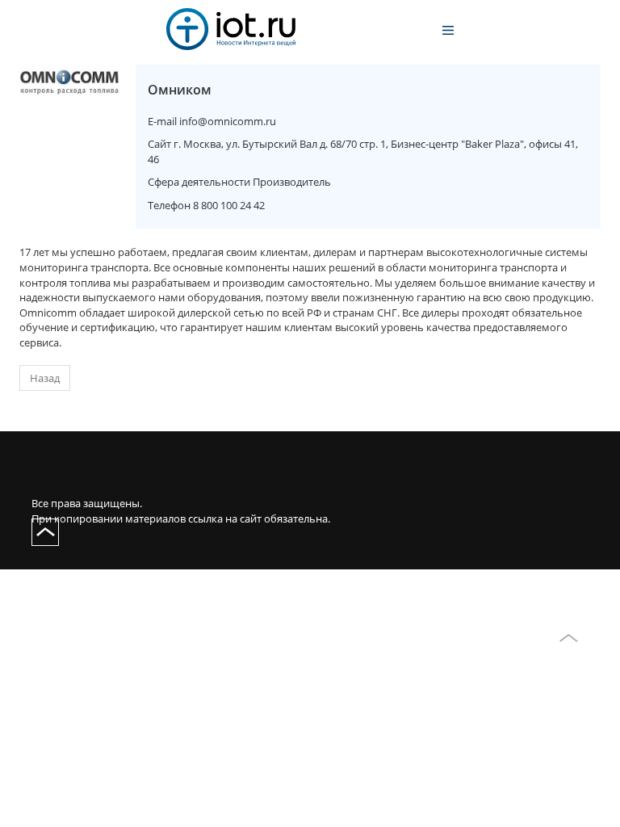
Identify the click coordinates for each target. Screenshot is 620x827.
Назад (45, 378)
